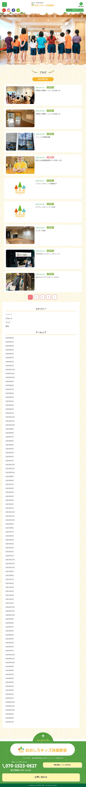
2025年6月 (10, 393)
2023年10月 (10, 472)
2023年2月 (10, 504)
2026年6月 (10, 346)
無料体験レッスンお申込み (74, 10)
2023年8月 (10, 480)
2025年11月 (10, 373)
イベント (9, 314)
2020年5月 (10, 635)
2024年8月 (10, 433)
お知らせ (9, 318)
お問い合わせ (41, 777)
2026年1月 (10, 366)
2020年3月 (10, 643)
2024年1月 (10, 461)
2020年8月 (10, 623)
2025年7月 (10, 389)
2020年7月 (10, 627)
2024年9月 (10, 429)
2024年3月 (10, 453)
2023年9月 (10, 476)
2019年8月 (10, 670)
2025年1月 (10, 413)
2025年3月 (10, 405)
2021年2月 (10, 599)
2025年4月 (10, 401)
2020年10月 (10, 615)
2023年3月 (10, 500)
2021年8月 (10, 575)
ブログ (8, 322)
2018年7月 (10, 722)
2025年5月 (10, 397)
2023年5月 (10, 492)
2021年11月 (10, 563)
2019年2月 (10, 694)
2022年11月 (10, 516)
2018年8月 (10, 718)
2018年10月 (10, 710)
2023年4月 (10, 496)
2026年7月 (10, 342)
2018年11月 (10, 706)
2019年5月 (10, 682)
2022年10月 (10, 520)
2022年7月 (10, 532)
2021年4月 (10, 591)
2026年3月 (10, 358)
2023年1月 (10, 508)
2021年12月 (10, 560)
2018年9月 (10, 714)
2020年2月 (10, 647)
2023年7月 (10, 484)
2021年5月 (10, 587)
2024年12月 (10, 417)
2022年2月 (10, 552)
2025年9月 (10, 381)
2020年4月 (10, 639)
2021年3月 (10, 595)
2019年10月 (10, 662)
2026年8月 (10, 338)
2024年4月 (10, 449)
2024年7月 (10, 437)
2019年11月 (10, 658)
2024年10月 (10, 425)
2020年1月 (10, 650)
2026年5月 (10, 350)
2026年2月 (10, 362)
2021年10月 (10, 567)
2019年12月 (10, 655)
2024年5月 (10, 445)
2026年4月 (10, 354)
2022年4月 (10, 544)
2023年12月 (10, 464)
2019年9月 (10, 666)
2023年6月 (10, 488)
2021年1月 (10, 603)
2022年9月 (10, 524)
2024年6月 (10, 441)
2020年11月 (10, 611)
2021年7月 (10, 579)
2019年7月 (10, 674)
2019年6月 (10, 678)
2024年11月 (10, 421)
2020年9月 (10, 619)
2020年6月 (10, 631)
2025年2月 (10, 409)
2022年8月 (10, 528)
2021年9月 (10, 571)
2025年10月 (10, 377)
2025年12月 (10, 369)
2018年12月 (10, 702)
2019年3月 (10, 690)
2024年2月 (10, 456)
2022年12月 (10, 512)
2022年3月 (10, 548)
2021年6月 (10, 583)
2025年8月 (10, 385)
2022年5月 (10, 540)
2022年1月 (10, 556)
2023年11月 (10, 468)
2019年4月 (10, 686)
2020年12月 (10, 607)
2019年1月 (10, 698)
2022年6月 (10, 536)
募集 (7, 326)
